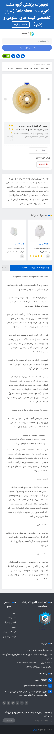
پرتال (35, 729)
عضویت (9, 720)
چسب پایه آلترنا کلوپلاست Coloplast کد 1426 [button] (31, 267)
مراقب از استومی (9, 636)
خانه (14, 613)
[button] (23, 56)
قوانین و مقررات (10, 622)
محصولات (12, 617)
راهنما (14, 627)
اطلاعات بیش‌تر (20, 24)
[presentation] (48, 99)
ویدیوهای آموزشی (25, 47)
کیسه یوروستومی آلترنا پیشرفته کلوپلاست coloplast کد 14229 (42, 252)
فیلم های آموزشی (9, 631)
